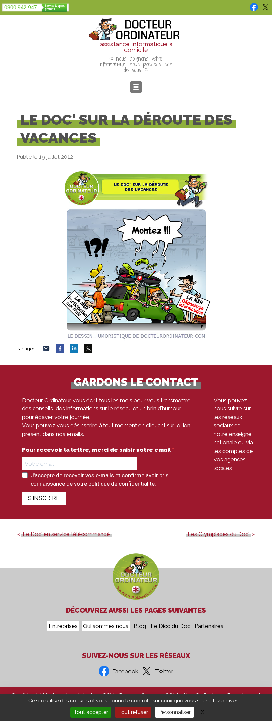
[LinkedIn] (74, 350)
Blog (140, 626)
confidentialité (137, 483)
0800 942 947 (20, 7)
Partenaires (209, 626)
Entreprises (63, 626)
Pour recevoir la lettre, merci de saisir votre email (97, 450)
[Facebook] (60, 350)
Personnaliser (174, 712)
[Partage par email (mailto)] (46, 350)
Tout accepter (91, 712)
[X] (88, 350)
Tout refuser (133, 712)
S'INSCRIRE (44, 498)
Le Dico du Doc (170, 626)
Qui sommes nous (105, 626)
